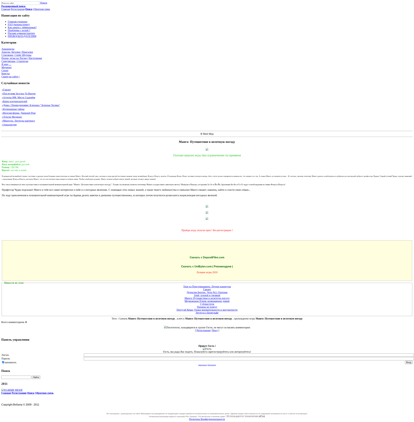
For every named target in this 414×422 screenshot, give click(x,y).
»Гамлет (6, 89)
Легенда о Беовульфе (207, 312)
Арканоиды (7, 49)
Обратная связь (41, 9)
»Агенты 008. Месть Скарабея (18, 97)
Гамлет (207, 289)
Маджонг (6, 67)
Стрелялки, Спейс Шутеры (16, 55)
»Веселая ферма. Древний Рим (19, 113)
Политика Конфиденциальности (207, 419)
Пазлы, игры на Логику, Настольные (21, 58)
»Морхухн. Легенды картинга (18, 120)
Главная (5, 9)
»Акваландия (9, 124)
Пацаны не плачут (207, 307)
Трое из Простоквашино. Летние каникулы (207, 286)
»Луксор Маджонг (12, 116)
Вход (215, 330)
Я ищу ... (6, 64)
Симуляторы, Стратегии (14, 61)
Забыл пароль (202, 365)
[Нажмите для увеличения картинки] (207, 206)
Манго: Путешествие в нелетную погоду (207, 298)
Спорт (4, 70)
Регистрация (18, 9)
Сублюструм (207, 304)
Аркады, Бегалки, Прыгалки (17, 52)
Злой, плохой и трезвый (207, 295)
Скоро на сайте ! (10, 76)
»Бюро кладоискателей (14, 101)
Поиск (43, 2)
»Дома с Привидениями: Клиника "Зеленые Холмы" (31, 105)
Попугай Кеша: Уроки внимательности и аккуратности (207, 309)
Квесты (5, 73)
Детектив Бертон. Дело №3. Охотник (207, 292)
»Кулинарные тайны (13, 109)
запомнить (10, 362)
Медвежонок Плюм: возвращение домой (207, 301)
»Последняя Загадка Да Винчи (19, 93)
